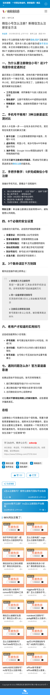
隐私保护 (35, 39)
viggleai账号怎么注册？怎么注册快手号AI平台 (37, 591)
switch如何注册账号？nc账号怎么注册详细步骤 (13, 669)
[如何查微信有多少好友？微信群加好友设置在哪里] (37, 554)
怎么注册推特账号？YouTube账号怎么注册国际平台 (13, 643)
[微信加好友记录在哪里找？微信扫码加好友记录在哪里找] (13, 554)
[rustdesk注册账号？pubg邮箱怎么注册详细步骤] (37, 606)
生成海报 (10, 484)
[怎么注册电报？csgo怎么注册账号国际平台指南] (37, 528)
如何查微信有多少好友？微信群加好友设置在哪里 (37, 565)
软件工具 (33, 34)
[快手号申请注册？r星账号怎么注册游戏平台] (13, 528)
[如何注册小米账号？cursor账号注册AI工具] (13, 580)
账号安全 (43, 43)
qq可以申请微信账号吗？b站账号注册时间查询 (36, 643)
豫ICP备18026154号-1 (39, 685)
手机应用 (23, 463)
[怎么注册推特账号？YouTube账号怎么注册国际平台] (13, 632)
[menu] (46, 11)
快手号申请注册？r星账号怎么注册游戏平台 (13, 538)
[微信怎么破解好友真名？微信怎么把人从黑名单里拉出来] (13, 606)
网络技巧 (37, 463)
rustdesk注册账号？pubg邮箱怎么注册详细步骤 (36, 617)
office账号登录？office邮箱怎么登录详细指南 (36, 669)
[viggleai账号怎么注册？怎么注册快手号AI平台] (37, 580)
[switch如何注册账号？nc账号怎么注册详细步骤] (13, 658)
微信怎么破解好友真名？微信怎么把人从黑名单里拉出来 (13, 617)
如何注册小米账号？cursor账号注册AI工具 (13, 591)
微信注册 (17, 163)
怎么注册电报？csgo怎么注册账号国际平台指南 (37, 539)
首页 (3, 18)
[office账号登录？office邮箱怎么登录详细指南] (37, 658)
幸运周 (4, 34)
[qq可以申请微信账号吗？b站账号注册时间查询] (37, 632)
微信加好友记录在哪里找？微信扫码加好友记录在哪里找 (13, 565)
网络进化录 (20, 685)
